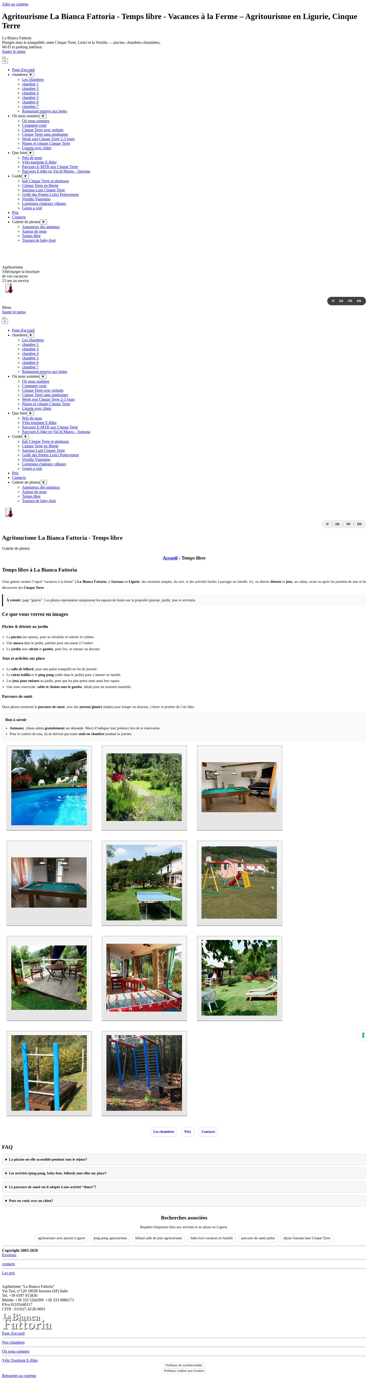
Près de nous (32, 158)
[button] (49, 833)
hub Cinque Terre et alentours (45, 181)
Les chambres (33, 79)
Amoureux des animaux (41, 227)
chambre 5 (30, 97)
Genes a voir (32, 208)
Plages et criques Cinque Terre (46, 143)
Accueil (170, 558)
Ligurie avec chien (36, 148)
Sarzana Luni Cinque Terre (43, 190)
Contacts (19, 217)
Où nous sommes (35, 121)
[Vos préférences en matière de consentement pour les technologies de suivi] (363, 1035)
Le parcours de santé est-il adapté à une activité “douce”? (52, 1187)
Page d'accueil (23, 70)
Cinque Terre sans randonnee (45, 134)
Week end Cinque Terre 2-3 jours (48, 139)
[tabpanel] (184, 44)
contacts (8, 1264)
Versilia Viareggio (36, 199)
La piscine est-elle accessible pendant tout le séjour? (48, 1159)
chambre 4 (30, 93)
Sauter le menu (14, 51)
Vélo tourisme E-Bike (39, 162)
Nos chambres (13, 1342)
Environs (9, 1255)
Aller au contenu (15, 4)
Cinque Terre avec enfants (42, 130)
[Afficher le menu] (4, 57)
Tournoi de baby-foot (39, 240)
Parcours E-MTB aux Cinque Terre (50, 167)
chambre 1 (30, 84)
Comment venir (34, 125)
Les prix (8, 1273)
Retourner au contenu (19, 1375)
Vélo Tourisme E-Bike (20, 1360)
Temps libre (31, 236)
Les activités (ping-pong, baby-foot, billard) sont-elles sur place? (57, 1173)
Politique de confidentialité (184, 1365)
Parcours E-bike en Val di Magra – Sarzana (56, 171)
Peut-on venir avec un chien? (31, 1201)
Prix (15, 212)
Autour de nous (34, 231)
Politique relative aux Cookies (184, 1370)
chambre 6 (30, 102)
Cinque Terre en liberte (40, 185)
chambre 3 (30, 88)
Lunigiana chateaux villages (44, 203)
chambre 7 (30, 106)
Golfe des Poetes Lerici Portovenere (50, 194)
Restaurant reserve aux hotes (44, 111)
